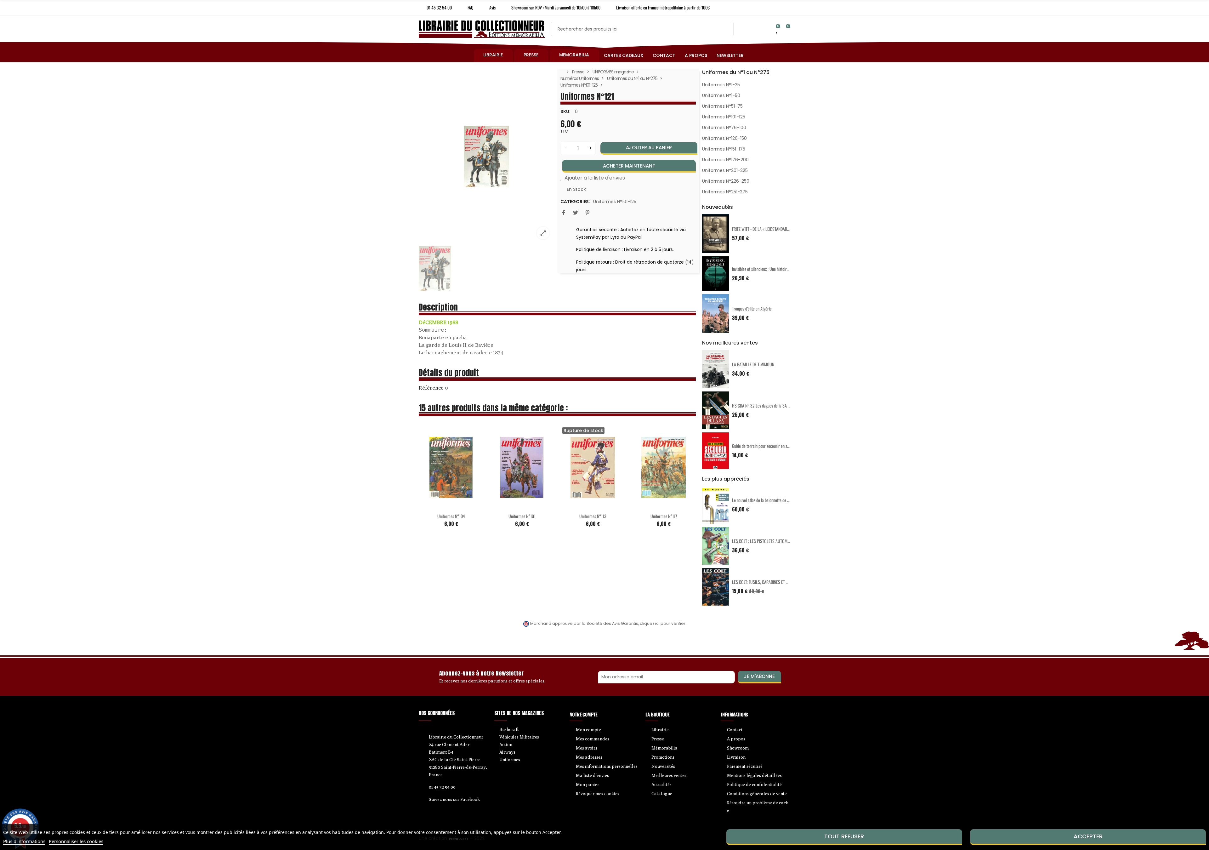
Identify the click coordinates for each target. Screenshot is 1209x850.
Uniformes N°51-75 (722, 106)
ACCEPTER (1088, 836)
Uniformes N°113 (592, 516)
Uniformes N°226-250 (725, 181)
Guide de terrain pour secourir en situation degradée (773, 445)
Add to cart (438, 505)
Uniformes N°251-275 (725, 192)
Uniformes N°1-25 (721, 85)
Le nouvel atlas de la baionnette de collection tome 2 (773, 500)
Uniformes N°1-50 (721, 95)
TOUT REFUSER (844, 836)
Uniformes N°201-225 (725, 170)
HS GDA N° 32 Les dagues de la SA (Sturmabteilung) (773, 405)
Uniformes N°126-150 (724, 138)
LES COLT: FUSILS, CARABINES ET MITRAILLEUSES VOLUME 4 (780, 582)
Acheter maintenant (629, 166)
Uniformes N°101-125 (614, 201)
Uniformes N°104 (451, 516)
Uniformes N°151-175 (723, 149)
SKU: (565, 111)
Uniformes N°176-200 (725, 160)
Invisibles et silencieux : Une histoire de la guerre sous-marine (780, 268)
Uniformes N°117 (663, 516)
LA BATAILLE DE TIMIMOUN (753, 364)
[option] (486, 156)
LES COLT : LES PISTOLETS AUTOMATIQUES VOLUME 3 (775, 541)
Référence (431, 388)
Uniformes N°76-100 (724, 127)
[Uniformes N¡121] (486, 156)
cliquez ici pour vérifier (662, 623)
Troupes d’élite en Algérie (752, 308)
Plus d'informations (24, 841)
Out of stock (579, 505)
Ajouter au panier (649, 147)
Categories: (575, 201)
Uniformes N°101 (522, 516)
